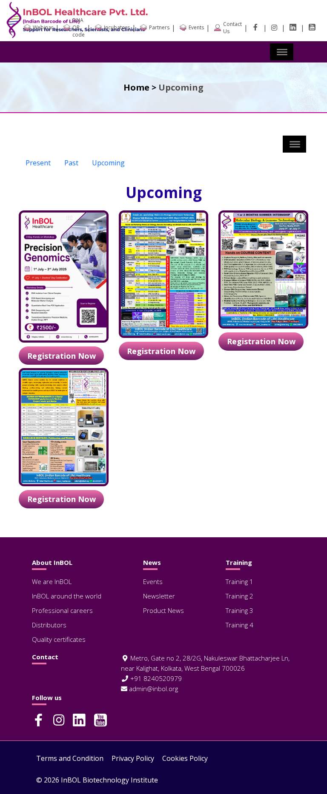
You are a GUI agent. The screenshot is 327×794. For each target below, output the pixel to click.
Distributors (49, 625)
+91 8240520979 (155, 678)
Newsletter (159, 596)
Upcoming (108, 162)
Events (153, 581)
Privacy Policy (133, 758)
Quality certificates (59, 639)
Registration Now (61, 356)
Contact (45, 657)
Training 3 (239, 610)
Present (38, 162)
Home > (139, 87)
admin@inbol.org (152, 688)
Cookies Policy (185, 758)
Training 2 (239, 596)
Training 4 (239, 625)
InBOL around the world (66, 596)
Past (71, 162)
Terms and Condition (69, 758)
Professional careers (62, 610)
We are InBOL (52, 581)
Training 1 (239, 581)
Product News (163, 610)
